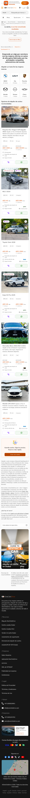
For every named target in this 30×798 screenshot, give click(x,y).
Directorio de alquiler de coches (11, 641)
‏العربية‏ (9, 790)
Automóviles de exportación (10, 637)
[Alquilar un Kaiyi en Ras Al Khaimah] (14, 282)
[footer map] (15, 767)
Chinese (14, 792)
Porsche (24, 82)
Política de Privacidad (17, 576)
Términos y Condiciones (9, 689)
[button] (2, 8)
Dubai (23, 491)
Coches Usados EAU (8, 629)
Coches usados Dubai (8, 625)
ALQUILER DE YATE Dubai (10, 645)
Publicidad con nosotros (9, 671)
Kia (15, 82)
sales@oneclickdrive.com (12, 721)
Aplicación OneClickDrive (14, 2)
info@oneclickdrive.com (11, 708)
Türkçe (4, 792)
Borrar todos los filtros (15, 39)
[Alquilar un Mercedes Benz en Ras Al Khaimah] (14, 333)
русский (24, 790)
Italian (19, 792)
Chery (24, 95)
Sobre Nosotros (6, 655)
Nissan (15, 95)
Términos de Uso (7, 693)
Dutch (19, 790)
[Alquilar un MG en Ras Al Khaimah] (14, 178)
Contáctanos (6, 675)
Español (9, 792)
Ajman (12, 493)
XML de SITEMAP (7, 667)
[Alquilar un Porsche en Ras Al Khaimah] (14, 117)
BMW (5, 82)
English (5, 790)
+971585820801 (9, 703)
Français (14, 790)
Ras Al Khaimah (11, 21)
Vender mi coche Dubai (9, 633)
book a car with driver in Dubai (19, 513)
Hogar (4, 21)
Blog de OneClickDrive (9, 621)
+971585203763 (9, 717)
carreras (4, 663)
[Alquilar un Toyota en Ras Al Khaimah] (14, 229)
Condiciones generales (21, 574)
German (24, 792)
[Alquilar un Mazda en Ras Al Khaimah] (14, 391)
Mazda (5, 95)
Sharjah (7, 493)
